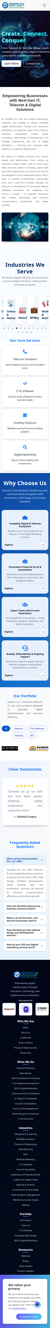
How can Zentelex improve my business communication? (23, 907)
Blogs (25, 1261)
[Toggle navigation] (44, 5)
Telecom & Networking (25, 1144)
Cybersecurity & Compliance (26, 1093)
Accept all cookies (29, 1316)
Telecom (18, 728)
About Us (25, 1032)
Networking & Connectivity (25, 1113)
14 (27, 332)
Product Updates (25, 1271)
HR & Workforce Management (25, 1195)
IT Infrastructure (26, 1118)
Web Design (26, 1073)
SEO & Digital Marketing (25, 1088)
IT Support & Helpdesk (25, 1098)
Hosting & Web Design (26, 1235)
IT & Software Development (25, 1083)
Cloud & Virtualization (25, 1103)
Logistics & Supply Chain (25, 1179)
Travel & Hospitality (25, 1169)
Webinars (25, 1256)
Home (26, 1027)
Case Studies (25, 1266)
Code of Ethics (25, 1042)
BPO (25, 1154)
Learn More (11, 63)
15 (31, 332)
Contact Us (33, 63)
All (6, 728)
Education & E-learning (25, 1134)
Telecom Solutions (26, 1068)
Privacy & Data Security (25, 1047)
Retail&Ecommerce (25, 1139)
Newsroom (25, 1053)
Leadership (25, 1037)
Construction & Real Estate (25, 1189)
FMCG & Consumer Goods (26, 1200)
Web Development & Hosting (26, 1078)
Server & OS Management (25, 1108)
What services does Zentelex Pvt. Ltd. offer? (22, 860)
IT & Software (37, 728)
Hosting (19, 735)
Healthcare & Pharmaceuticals (25, 1174)
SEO (32, 735)
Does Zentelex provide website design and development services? (23, 932)
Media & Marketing (26, 1159)
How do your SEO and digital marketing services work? (22, 946)
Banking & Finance (26, 1184)
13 (23, 332)
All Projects (25, 1220)
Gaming (25, 1205)
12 (18, 332)
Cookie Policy (19, 1308)
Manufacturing (26, 1149)
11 (45, 328)
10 (41, 328)
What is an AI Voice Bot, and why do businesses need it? (22, 919)
